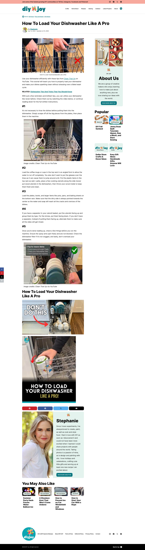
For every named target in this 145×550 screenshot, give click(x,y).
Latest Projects (107, 8)
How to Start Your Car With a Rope (76, 501)
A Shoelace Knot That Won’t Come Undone (44, 501)
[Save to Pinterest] (2, 273)
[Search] (121, 8)
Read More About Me (64, 474)
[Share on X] (2, 277)
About (116, 8)
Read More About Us (108, 103)
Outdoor (97, 8)
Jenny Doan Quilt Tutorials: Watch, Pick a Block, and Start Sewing (115, 133)
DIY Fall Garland (99, 128)
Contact (98, 534)
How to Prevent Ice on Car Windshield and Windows (60, 503)
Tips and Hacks (39, 16)
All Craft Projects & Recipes (45, 534)
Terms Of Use (69, 534)
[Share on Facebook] (2, 269)
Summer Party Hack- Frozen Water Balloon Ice (28, 502)
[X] (117, 2)
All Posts (31, 16)
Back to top (116, 547)
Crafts (67, 8)
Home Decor (75, 8)
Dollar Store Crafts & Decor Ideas (101, 156)
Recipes (83, 8)
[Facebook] (113, 2)
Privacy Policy (90, 534)
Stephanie (34, 29)
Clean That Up (69, 79)
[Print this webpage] (2, 281)
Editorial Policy (79, 534)
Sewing (91, 8)
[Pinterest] (121, 2)
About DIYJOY (59, 534)
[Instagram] (110, 2)
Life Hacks (47, 16)
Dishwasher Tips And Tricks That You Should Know (51, 92)
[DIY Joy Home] (34, 8)
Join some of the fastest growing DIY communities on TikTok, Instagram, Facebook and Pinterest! (55, 2)
